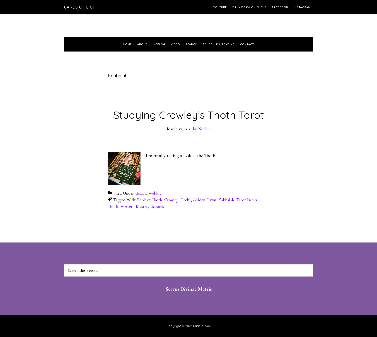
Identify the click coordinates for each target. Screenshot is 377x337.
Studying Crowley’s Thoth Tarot (188, 114)
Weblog (155, 193)
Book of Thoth (149, 200)
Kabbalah (226, 200)
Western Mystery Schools (142, 206)
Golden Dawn (204, 200)
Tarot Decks (246, 200)
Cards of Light (81, 7)
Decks (185, 200)
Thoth (113, 206)
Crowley (171, 200)
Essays (140, 193)
